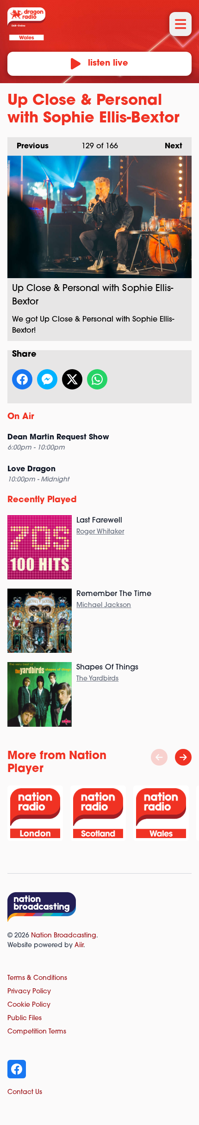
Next (168, 146)
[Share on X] (72, 379)
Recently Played (42, 500)
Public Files (24, 1018)
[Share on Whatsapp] (97, 379)
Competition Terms (36, 1031)
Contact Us (24, 1092)
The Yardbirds (97, 678)
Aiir (79, 945)
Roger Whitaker (100, 532)
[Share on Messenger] (47, 379)
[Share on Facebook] (22, 379)
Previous (28, 146)
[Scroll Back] (159, 757)
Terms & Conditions (37, 978)
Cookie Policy (28, 1005)
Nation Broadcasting (63, 935)
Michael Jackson (103, 605)
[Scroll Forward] (183, 757)
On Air (20, 417)
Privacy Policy (29, 991)
